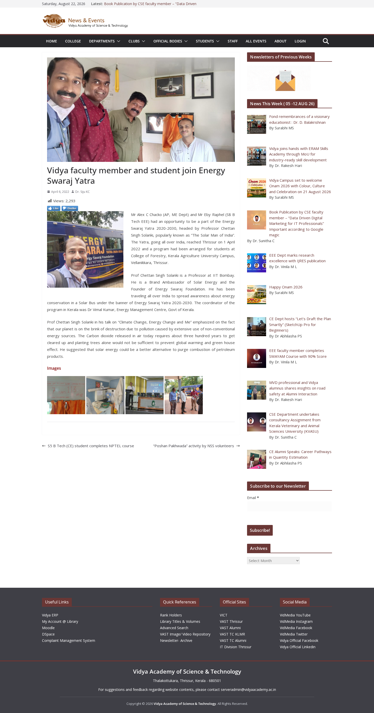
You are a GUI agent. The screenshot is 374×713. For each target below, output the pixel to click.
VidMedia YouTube (295, 615)
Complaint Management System (68, 640)
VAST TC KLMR (232, 634)
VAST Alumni (230, 627)
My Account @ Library (60, 621)
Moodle (48, 627)
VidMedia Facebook (296, 627)
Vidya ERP (50, 615)
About (280, 41)
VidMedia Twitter (294, 634)
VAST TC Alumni (233, 640)
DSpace (48, 634)
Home (51, 41)
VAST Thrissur (231, 621)
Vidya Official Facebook (299, 640)
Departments (102, 41)
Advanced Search (174, 627)
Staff (233, 41)
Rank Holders (171, 615)
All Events (256, 41)
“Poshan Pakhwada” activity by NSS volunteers (193, 445)
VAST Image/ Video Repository (185, 634)
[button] (117, 41)
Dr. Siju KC (82, 192)
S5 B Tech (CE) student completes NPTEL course (91, 445)
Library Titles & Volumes (180, 621)
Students (205, 41)
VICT (223, 615)
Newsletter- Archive (176, 640)
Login (300, 41)
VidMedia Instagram (296, 621)
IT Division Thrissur (235, 646)
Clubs (134, 41)
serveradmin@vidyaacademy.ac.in (248, 689)
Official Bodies (167, 41)
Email (253, 497)
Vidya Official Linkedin (297, 646)
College (73, 41)
